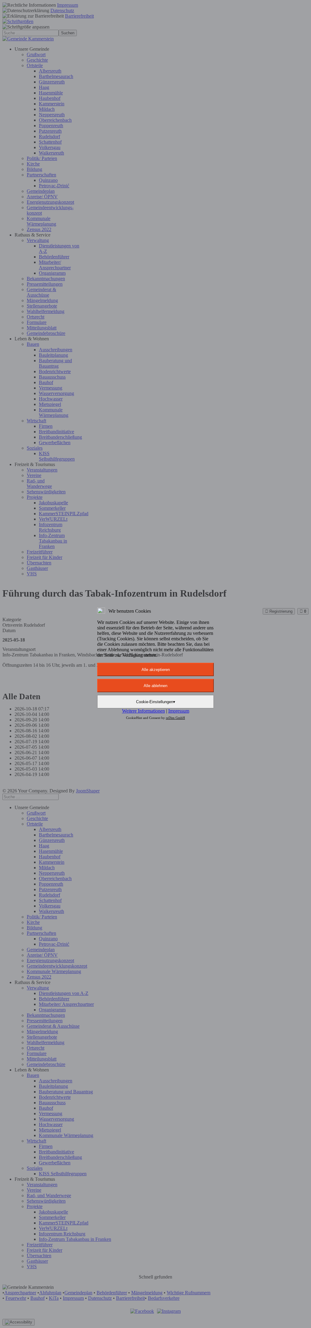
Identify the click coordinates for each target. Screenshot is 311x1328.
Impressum (178, 710)
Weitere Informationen (143, 710)
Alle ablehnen (155, 685)
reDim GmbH (175, 718)
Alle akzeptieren (156, 669)
